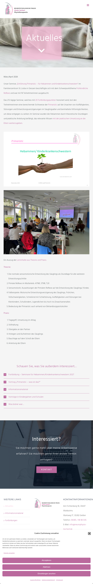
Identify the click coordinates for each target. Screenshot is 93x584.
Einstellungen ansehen (46, 574)
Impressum (59, 580)
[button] (89, 533)
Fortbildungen (11, 520)
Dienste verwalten (9, 553)
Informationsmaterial (14, 513)
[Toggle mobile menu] (88, 5)
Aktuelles (9, 506)
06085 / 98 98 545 (78, 520)
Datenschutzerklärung (48, 580)
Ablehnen (46, 567)
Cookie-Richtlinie (35, 580)
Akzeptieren (46, 560)
